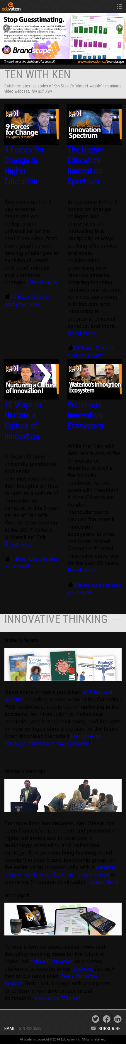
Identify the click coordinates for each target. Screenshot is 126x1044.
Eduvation (27, 7)
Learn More (103, 881)
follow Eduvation (51, 961)
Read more (43, 282)
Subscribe (109, 1028)
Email (9, 1028)
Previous (6, 28)
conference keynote (49, 874)
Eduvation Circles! (57, 997)
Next (119, 28)
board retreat (93, 874)
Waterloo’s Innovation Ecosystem (85, 415)
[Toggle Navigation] (119, 6)
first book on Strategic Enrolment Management (53, 739)
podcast (83, 968)
